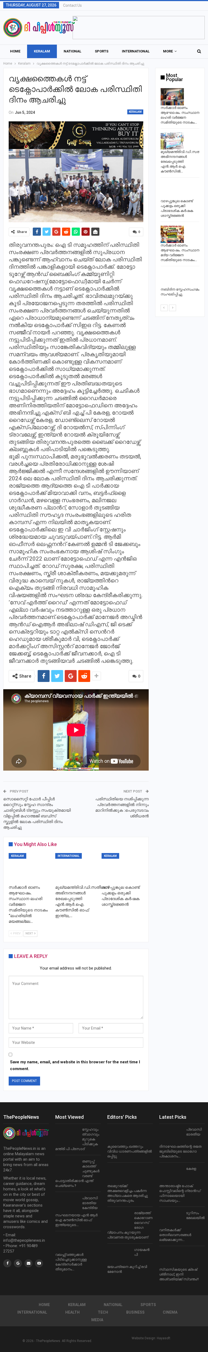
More (168, 51)
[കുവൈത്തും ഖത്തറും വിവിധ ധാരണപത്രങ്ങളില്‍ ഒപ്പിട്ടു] (119, 1135)
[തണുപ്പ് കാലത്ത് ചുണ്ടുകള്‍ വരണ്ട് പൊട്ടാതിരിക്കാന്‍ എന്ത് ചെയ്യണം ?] (67, 1167)
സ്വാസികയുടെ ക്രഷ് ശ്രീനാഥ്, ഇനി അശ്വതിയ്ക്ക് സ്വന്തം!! (179, 1274)
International (136, 51)
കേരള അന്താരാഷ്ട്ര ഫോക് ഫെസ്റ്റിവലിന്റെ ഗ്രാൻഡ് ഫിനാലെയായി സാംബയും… (179, 1185)
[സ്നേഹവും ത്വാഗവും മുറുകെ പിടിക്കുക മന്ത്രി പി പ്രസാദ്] (67, 1135)
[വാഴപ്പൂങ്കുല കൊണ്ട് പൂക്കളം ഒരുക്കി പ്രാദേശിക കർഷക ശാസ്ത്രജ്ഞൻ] (122, 867)
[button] (139, 27)
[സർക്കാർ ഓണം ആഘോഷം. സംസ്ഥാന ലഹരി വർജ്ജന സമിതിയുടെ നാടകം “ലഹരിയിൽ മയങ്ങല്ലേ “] (29, 867)
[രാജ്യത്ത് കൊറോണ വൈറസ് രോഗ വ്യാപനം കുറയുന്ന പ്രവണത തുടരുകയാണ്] (119, 1219)
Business (135, 1312)
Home (15, 51)
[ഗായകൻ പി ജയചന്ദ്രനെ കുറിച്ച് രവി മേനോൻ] (119, 1256)
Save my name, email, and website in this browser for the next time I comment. (75, 1065)
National (72, 51)
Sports (101, 51)
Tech (103, 1312)
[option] (180, 193)
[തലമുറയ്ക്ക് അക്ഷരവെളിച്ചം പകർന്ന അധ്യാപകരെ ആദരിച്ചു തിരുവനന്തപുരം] (119, 1175)
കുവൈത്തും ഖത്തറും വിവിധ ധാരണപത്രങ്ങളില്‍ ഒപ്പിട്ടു (129, 1151)
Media (97, 1320)
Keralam (42, 51)
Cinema (170, 1312)
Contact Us (72, 5)
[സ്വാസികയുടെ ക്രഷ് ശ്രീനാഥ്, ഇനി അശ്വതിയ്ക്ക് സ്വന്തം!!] (171, 1258)
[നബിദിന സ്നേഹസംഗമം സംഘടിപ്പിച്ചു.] (172, 278)
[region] (139, 27)
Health (72, 1312)
